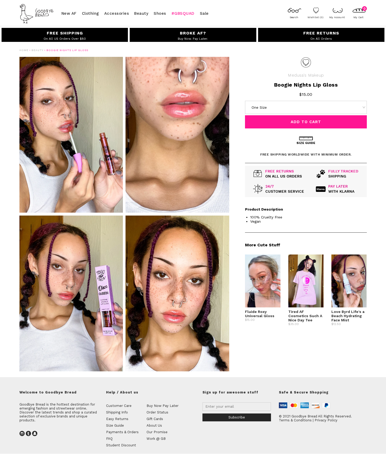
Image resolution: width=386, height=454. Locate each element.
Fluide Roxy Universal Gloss (259, 314)
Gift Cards (155, 419)
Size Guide (115, 425)
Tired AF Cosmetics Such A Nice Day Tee (305, 316)
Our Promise (157, 432)
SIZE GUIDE (305, 143)
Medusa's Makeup (306, 75)
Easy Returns (117, 419)
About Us (154, 425)
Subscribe (236, 417)
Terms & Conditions (295, 420)
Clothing (90, 13)
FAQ (109, 439)
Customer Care (119, 406)
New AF (69, 13)
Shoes (160, 13)
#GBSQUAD (183, 13)
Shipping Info (117, 412)
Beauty (141, 13)
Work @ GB (156, 439)
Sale (204, 13)
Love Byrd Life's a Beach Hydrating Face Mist (347, 316)
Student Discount (121, 445)
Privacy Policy (326, 420)
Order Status (157, 412)
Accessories (116, 13)
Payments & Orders (122, 432)
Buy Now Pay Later (163, 406)
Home (23, 50)
